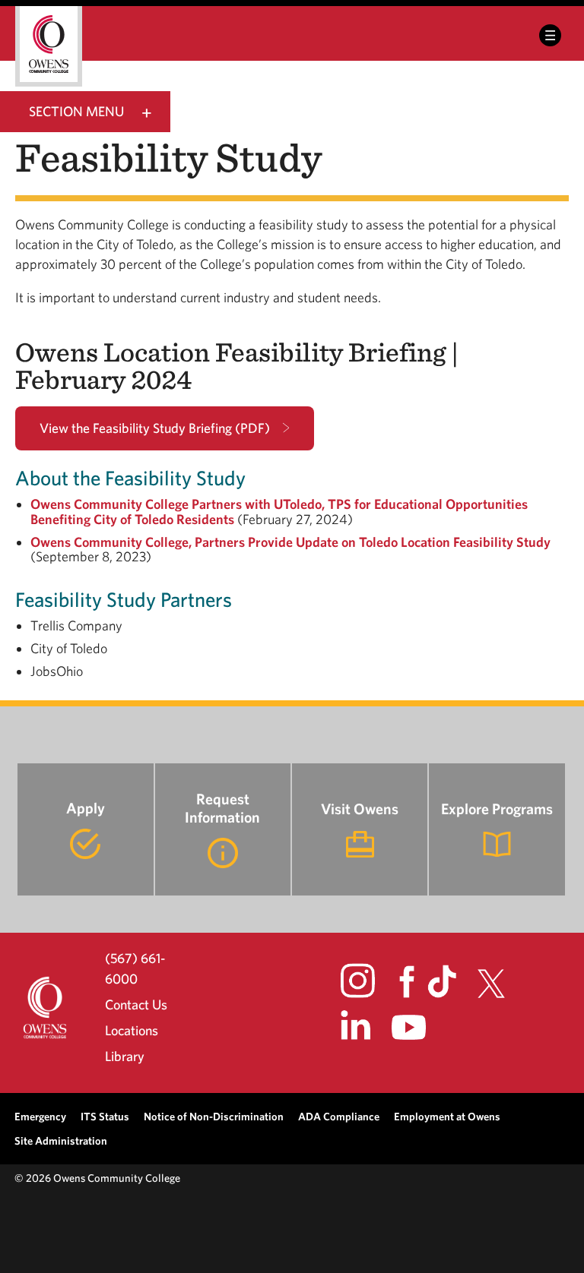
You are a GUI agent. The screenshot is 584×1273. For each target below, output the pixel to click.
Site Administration (60, 1140)
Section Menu (76, 111)
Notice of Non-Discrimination (214, 1116)
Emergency (40, 1116)
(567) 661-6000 (135, 968)
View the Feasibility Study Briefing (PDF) (155, 428)
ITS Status (105, 1116)
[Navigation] (550, 35)
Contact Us (136, 1004)
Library (124, 1056)
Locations (131, 1030)
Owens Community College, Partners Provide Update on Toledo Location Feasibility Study (290, 542)
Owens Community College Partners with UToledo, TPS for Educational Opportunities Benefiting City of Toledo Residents (279, 511)
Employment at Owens (447, 1116)
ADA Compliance (338, 1116)
